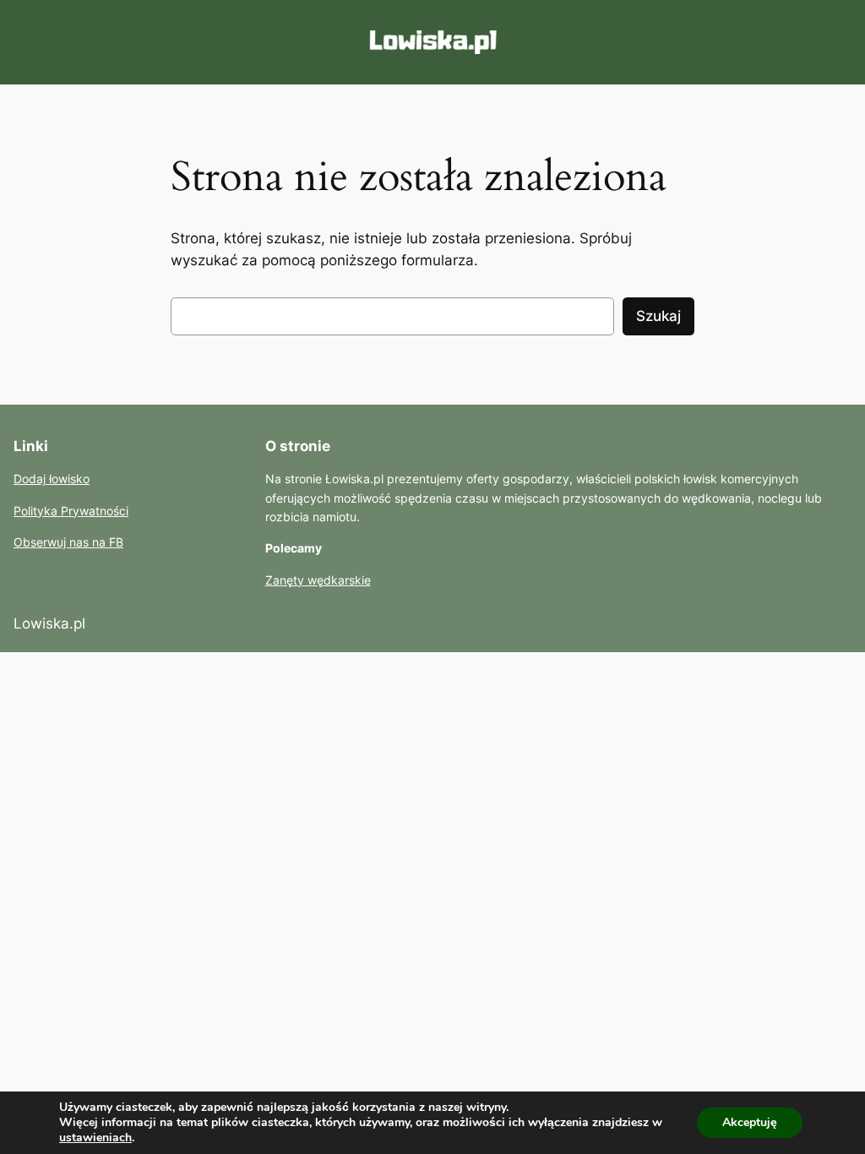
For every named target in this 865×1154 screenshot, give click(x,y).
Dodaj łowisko (52, 478)
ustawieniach (95, 1138)
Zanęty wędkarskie (318, 580)
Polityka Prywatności (71, 511)
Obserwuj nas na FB (68, 542)
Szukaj (658, 316)
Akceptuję (749, 1122)
